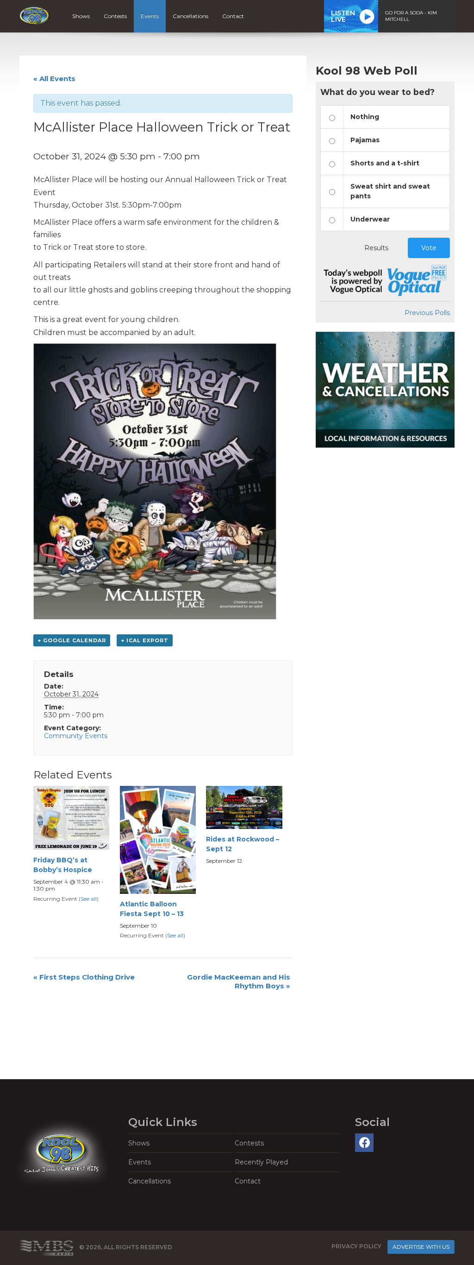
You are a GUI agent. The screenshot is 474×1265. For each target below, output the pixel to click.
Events (150, 16)
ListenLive (343, 16)
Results (376, 248)
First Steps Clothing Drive (84, 977)
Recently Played (261, 1162)
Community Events (75, 736)
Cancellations (190, 16)
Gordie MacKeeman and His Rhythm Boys (238, 981)
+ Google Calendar (71, 640)
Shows (81, 16)
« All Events (54, 78)
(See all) (89, 898)
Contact (233, 16)
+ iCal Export (144, 640)
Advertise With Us (421, 1246)
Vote (429, 248)
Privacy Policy (356, 1246)
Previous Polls (427, 313)
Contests (115, 16)
